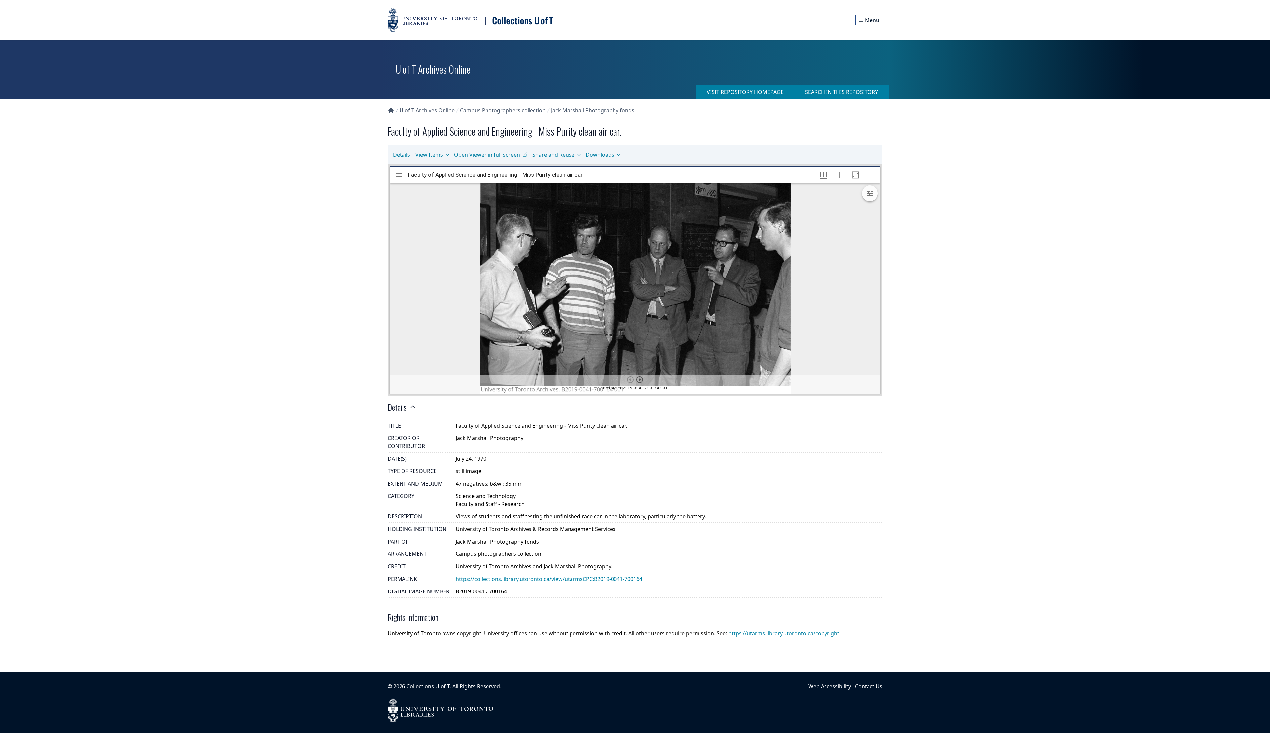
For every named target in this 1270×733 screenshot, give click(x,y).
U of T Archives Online (427, 110)
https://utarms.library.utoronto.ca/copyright (783, 633)
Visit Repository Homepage (745, 92)
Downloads (600, 154)
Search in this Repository (841, 92)
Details (401, 154)
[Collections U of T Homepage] (391, 110)
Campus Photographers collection (503, 110)
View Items (429, 154)
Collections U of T (428, 686)
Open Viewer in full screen (487, 154)
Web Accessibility (829, 686)
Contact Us (868, 686)
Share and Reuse (553, 154)
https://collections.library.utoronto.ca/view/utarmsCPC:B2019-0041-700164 (549, 579)
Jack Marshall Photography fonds (592, 110)
